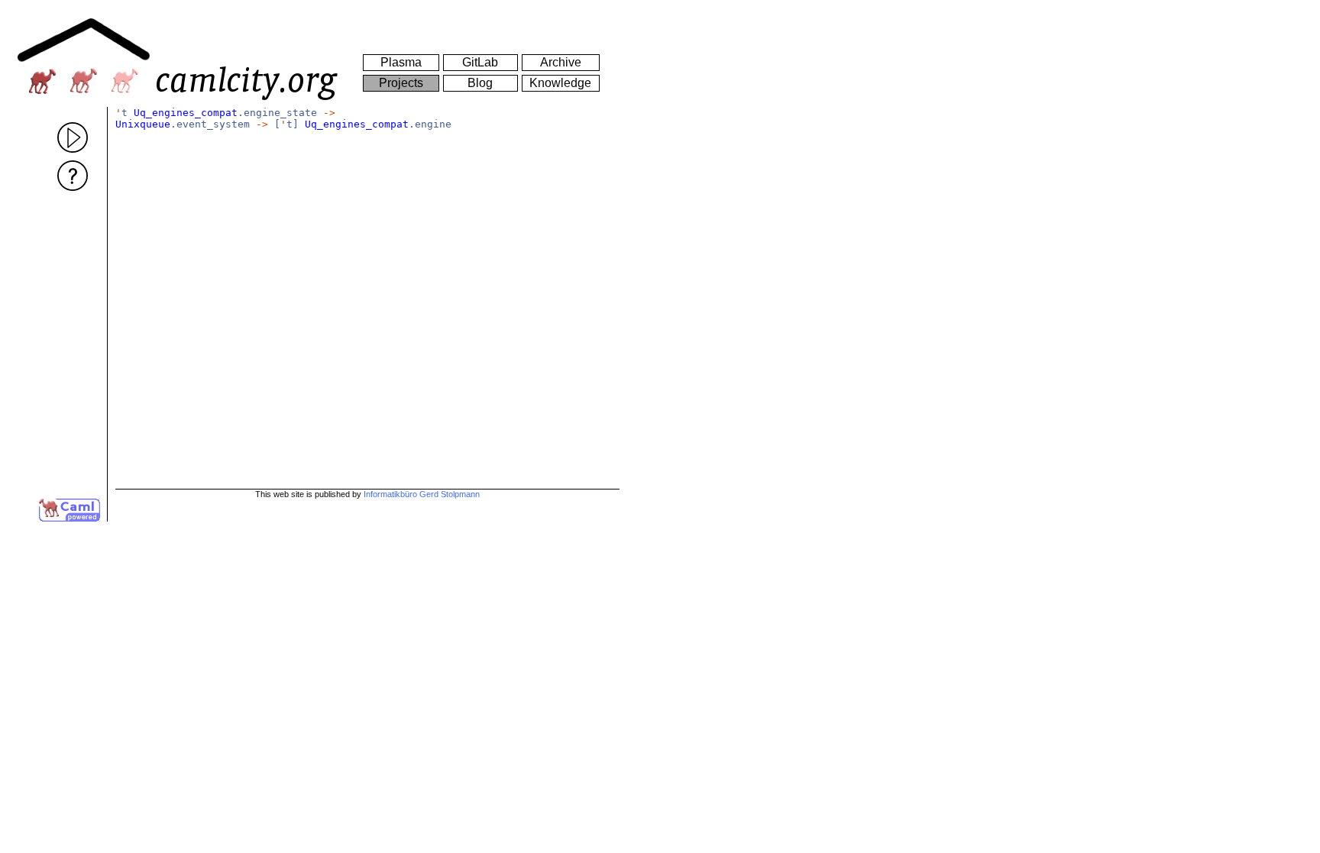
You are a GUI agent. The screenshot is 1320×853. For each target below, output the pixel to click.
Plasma (401, 62)
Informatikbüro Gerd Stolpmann (422, 494)
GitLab (480, 62)
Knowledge (560, 82)
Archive (560, 62)
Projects (401, 82)
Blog (480, 82)
